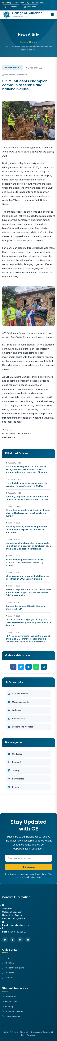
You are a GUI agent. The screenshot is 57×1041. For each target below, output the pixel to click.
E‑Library (9, 1006)
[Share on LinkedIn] (28, 667)
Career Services (12, 1016)
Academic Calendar (14, 1011)
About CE (9, 962)
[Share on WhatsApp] (36, 667)
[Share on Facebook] (13, 667)
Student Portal (11, 1001)
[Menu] (52, 15)
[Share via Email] (44, 667)
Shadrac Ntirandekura (17, 74)
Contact (8, 977)
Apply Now (31, 7)
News (32, 42)
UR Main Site (11, 7)
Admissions (10, 996)
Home (23, 42)
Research (9, 972)
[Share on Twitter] (21, 667)
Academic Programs (14, 967)
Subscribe (30, 867)
